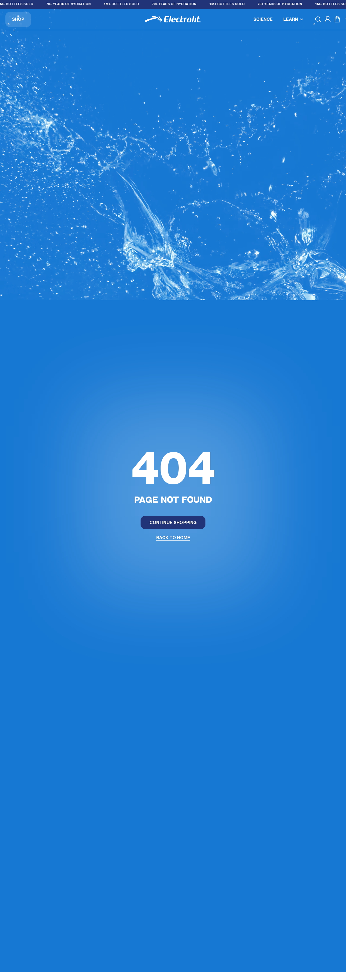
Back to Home (173, 538)
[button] (293, 19)
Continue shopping (173, 523)
